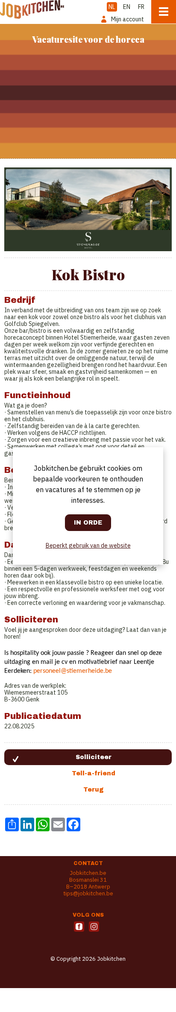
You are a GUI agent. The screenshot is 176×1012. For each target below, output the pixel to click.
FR (141, 7)
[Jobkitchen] (32, 9)
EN (126, 7)
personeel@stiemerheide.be (72, 671)
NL (112, 7)
